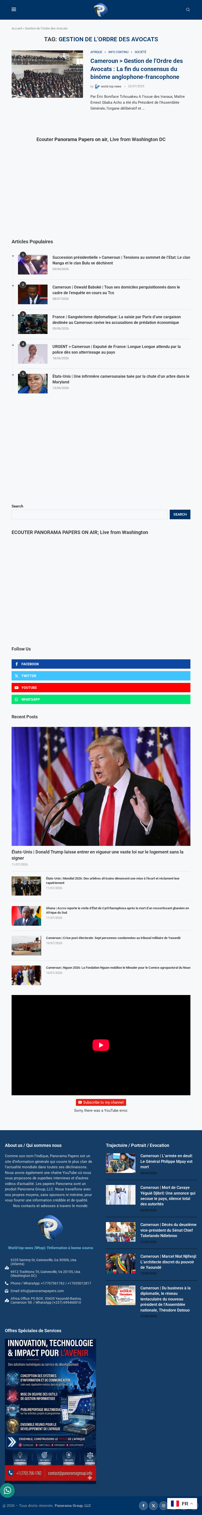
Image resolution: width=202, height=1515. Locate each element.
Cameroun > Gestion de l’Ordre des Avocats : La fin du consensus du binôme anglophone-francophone (136, 69)
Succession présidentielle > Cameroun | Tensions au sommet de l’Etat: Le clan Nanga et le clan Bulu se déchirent (121, 260)
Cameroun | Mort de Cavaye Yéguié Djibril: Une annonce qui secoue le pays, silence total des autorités (167, 1195)
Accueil (17, 28)
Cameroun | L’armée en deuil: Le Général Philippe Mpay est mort (166, 1161)
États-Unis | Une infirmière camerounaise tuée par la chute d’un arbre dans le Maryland (120, 379)
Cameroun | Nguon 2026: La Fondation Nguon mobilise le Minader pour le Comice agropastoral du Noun (118, 967)
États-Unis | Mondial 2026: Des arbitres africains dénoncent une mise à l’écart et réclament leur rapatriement (113, 881)
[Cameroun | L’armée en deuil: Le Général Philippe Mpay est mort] (120, 1163)
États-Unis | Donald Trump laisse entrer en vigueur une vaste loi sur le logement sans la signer (98, 855)
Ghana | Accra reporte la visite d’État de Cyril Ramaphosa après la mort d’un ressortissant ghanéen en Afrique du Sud (117, 910)
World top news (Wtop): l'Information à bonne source (50, 1248)
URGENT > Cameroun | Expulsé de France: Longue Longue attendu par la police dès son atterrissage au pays (116, 349)
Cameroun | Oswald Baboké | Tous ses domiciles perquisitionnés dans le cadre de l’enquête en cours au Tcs (116, 290)
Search (17, 506)
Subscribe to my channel (103, 1102)
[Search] (187, 10)
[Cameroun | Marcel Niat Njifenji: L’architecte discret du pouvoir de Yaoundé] (120, 1263)
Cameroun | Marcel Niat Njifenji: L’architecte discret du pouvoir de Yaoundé (168, 1262)
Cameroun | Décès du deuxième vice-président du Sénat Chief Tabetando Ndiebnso (168, 1230)
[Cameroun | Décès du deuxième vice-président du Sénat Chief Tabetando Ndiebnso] (120, 1232)
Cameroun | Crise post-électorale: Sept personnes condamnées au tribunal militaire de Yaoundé (113, 938)
